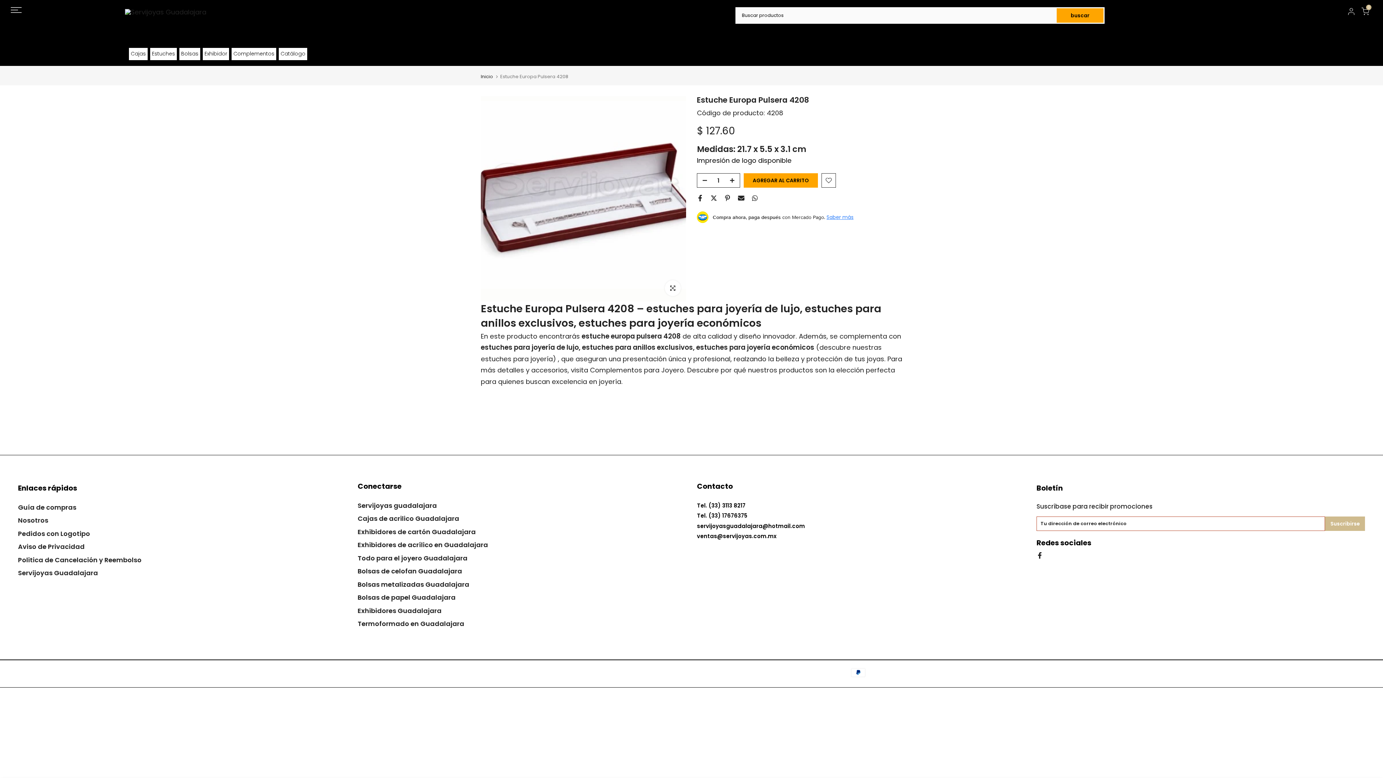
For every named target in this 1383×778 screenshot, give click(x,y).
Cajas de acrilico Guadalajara (408, 518)
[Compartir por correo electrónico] (741, 198)
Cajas (138, 53)
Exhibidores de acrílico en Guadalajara (423, 544)
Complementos (253, 53)
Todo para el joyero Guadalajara (412, 558)
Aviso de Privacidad (51, 546)
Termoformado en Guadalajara (411, 623)
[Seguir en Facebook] (1040, 554)
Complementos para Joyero (637, 370)
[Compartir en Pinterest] (727, 198)
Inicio (487, 76)
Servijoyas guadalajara (397, 505)
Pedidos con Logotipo (54, 533)
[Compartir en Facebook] (700, 198)
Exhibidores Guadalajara (400, 610)
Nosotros (33, 520)
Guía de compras (47, 507)
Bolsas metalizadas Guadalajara (413, 584)
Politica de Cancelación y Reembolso (80, 559)
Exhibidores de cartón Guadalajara (417, 531)
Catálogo (293, 53)
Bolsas (189, 53)
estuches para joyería (517, 358)
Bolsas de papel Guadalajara (407, 597)
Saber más (840, 217)
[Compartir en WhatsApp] (755, 198)
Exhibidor (216, 53)
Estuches (163, 53)
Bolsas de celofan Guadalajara (410, 571)
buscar (1080, 15)
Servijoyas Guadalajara (58, 572)
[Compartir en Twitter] (714, 198)
